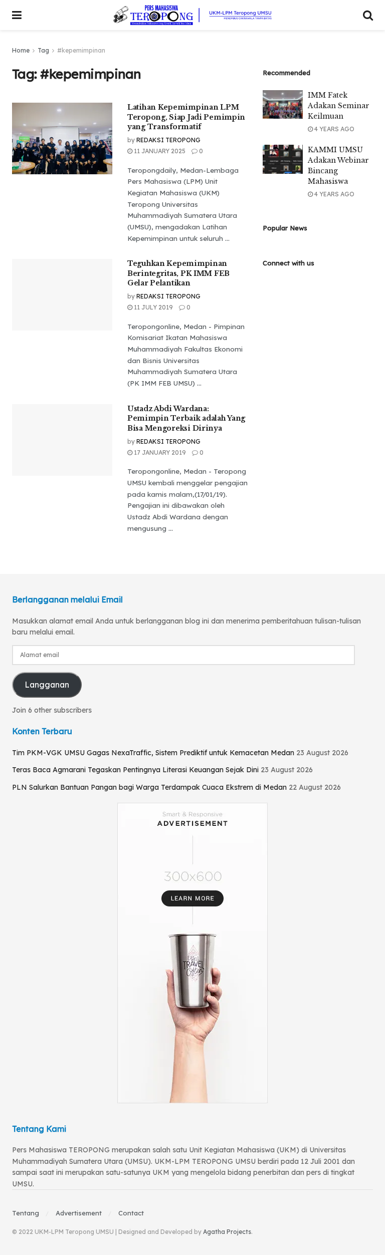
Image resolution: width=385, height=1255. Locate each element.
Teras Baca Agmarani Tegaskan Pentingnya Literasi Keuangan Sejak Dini (135, 769)
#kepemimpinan (81, 50)
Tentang (25, 1213)
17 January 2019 (159, 452)
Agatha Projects (227, 1231)
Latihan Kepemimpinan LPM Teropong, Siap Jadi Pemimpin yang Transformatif (186, 117)
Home (21, 50)
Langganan (47, 685)
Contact (131, 1213)
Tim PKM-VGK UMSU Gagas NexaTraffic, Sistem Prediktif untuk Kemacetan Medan (153, 752)
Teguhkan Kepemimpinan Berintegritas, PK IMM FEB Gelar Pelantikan (178, 273)
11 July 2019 (152, 307)
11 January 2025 (158, 151)
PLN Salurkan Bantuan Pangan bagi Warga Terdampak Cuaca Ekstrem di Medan (149, 787)
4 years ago (333, 129)
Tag (43, 50)
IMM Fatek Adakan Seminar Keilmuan (338, 106)
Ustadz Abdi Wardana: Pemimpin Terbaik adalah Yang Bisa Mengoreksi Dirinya (186, 418)
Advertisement (79, 1213)
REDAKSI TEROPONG (168, 140)
